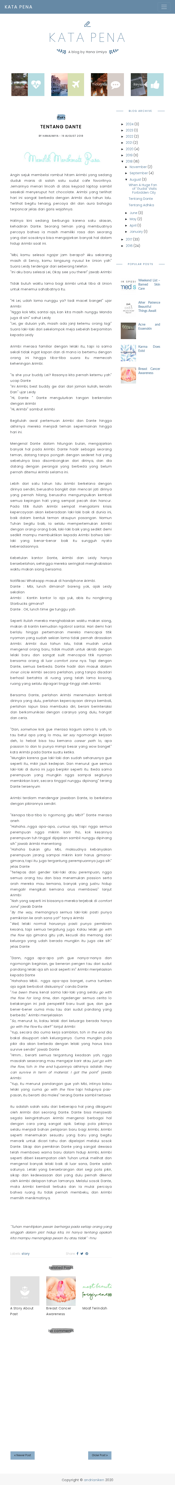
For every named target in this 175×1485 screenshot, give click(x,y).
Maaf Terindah (94, 1308)
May (133, 219)
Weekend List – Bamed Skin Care (149, 284)
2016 (130, 245)
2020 (130, 149)
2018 (130, 161)
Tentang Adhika (141, 205)
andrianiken (94, 1480)
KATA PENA (19, 7)
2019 (130, 155)
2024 (130, 124)
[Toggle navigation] (164, 6)
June (134, 213)
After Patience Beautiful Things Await (149, 307)
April (133, 225)
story (61, 117)
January (137, 231)
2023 (130, 130)
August (136, 179)
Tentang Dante (141, 198)
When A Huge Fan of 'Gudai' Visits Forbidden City (143, 189)
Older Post (99, 1455)
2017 (129, 239)
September (139, 173)
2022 (130, 136)
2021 (129, 142)
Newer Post (23, 1455)
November (139, 167)
